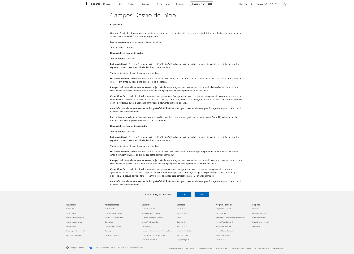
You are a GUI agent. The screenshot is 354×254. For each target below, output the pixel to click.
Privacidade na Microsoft (260, 222)
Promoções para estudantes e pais (153, 235)
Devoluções (109, 222)
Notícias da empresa (259, 218)
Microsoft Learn (221, 213)
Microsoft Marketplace (223, 226)
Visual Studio (220, 240)
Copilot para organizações (75, 218)
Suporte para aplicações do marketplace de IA (231, 218)
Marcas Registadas (221, 249)
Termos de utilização (205, 249)
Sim (184, 194)
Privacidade (190, 249)
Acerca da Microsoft (259, 213)
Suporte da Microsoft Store (114, 218)
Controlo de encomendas (113, 226)
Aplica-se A (117, 24)
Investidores (256, 226)
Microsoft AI (181, 209)
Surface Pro (70, 209)
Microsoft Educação (148, 209)
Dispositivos (146, 4)
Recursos (180, 4)
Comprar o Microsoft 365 (202, 4)
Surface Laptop (71, 213)
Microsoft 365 (108, 4)
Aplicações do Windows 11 (75, 235)
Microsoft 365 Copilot (184, 231)
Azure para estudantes (149, 240)
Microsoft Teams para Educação (152, 218)
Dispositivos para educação (151, 213)
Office (121, 4)
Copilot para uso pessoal (74, 222)
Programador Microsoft (223, 209)
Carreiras (255, 209)
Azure (179, 218)
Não (202, 194)
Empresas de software (223, 235)
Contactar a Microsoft (175, 249)
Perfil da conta (110, 209)
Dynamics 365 (181, 222)
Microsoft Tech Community (225, 222)
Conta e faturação (164, 4)
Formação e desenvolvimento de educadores (156, 231)
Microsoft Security (183, 213)
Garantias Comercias (112, 235)
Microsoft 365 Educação (150, 222)
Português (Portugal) (77, 248)
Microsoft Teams (182, 235)
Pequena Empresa (183, 240)
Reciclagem (109, 231)
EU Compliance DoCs (261, 249)
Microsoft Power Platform (224, 231)
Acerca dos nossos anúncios (241, 249)
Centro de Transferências (113, 213)
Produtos (131, 4)
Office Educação (147, 226)
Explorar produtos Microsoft (75, 231)
